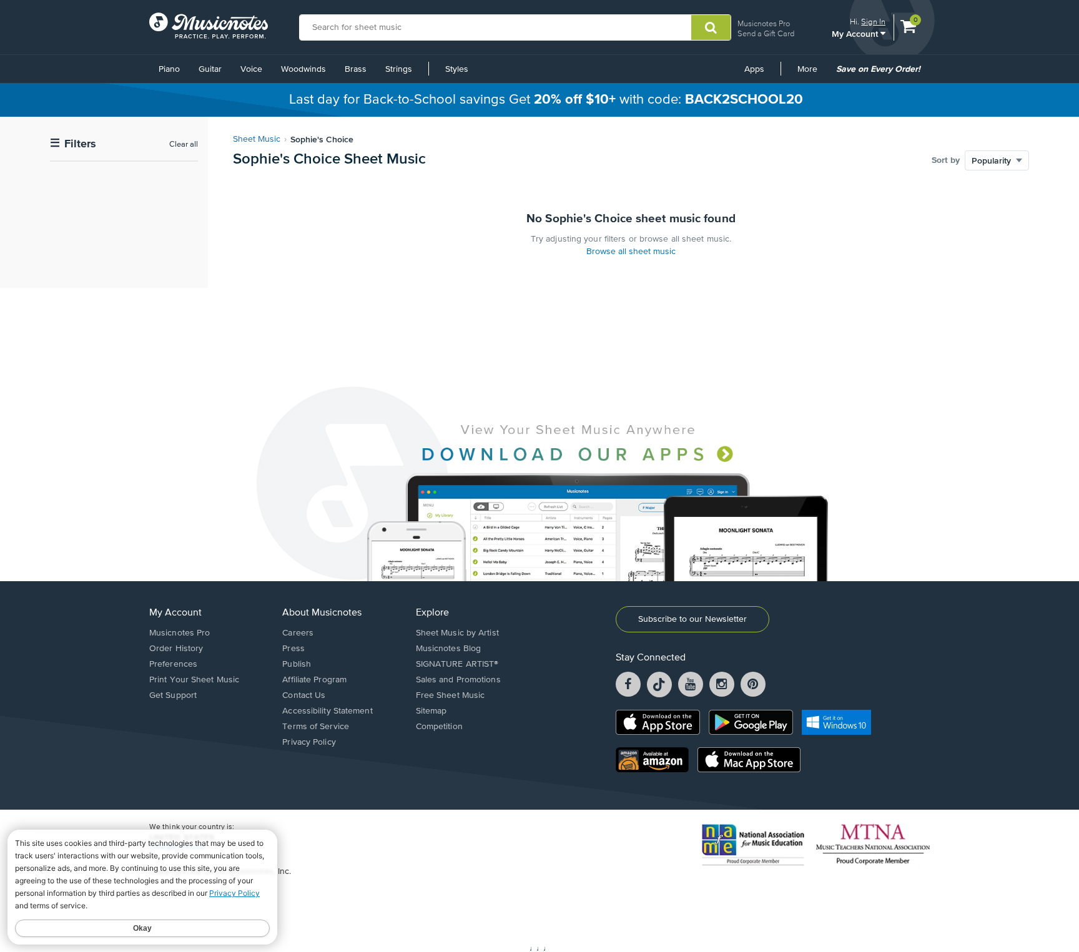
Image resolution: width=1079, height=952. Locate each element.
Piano (169, 69)
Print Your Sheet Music (194, 679)
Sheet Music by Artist (457, 633)
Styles (456, 69)
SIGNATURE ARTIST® (457, 664)
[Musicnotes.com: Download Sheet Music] (208, 25)
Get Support (173, 695)
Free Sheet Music (450, 695)
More (812, 73)
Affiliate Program (314, 679)
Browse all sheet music (631, 251)
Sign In (873, 21)
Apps (754, 69)
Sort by (946, 160)
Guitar (210, 69)
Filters (73, 144)
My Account (856, 33)
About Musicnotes (322, 613)
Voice (251, 69)
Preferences (173, 664)
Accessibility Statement (327, 711)
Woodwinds (303, 69)
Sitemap (431, 711)
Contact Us (303, 695)
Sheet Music (256, 139)
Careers (297, 633)
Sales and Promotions (458, 679)
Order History (176, 648)
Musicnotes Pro (763, 23)
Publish (296, 664)
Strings (398, 69)
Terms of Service (315, 726)
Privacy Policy (308, 742)
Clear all (183, 144)
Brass (356, 69)
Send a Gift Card (765, 33)
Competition (439, 726)
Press (293, 648)
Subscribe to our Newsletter (692, 619)
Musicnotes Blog (448, 648)
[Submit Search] (711, 27)
